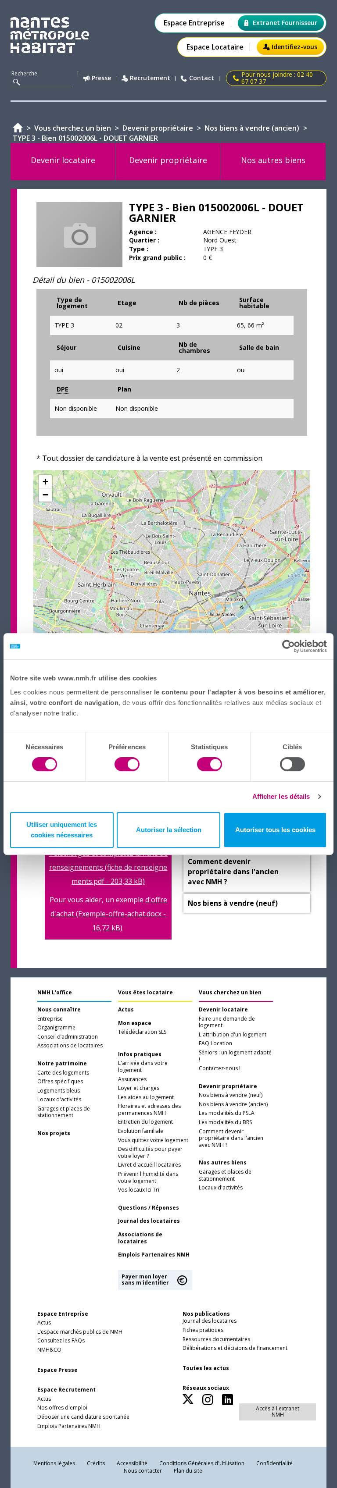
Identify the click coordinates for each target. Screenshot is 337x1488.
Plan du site (188, 1470)
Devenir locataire (223, 1009)
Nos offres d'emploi (62, 1407)
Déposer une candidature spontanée (83, 1416)
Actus (126, 1009)
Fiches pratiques (203, 1330)
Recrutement (150, 78)
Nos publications (206, 1313)
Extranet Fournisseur (285, 22)
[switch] (127, 764)
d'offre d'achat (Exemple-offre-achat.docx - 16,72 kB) (108, 914)
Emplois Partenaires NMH (154, 1254)
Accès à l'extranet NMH (277, 1411)
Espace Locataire (215, 47)
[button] (45, 481)
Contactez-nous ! (219, 1068)
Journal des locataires (149, 1221)
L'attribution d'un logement (232, 1034)
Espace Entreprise (194, 23)
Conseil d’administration (67, 1036)
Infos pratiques (139, 1054)
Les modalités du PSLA (227, 1113)
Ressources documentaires (216, 1339)
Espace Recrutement (66, 1389)
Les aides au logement (146, 1097)
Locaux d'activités (59, 1099)
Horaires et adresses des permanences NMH (149, 1110)
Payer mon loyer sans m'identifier (145, 1279)
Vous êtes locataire (145, 992)
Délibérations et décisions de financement (235, 1348)
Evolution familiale (140, 1131)
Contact (201, 78)
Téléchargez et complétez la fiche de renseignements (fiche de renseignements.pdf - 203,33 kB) (108, 867)
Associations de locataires (70, 1045)
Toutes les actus (206, 1368)
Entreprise (50, 1018)
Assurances (132, 1079)
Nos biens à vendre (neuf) (230, 1095)
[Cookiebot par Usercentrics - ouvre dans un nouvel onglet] (288, 646)
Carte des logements (63, 1072)
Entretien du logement (145, 1121)
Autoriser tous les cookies (275, 829)
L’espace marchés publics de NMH (79, 1331)
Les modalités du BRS (225, 1122)
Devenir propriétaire (228, 1086)
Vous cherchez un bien (230, 992)
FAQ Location (215, 1043)
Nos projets (53, 1133)
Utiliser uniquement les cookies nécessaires (61, 830)
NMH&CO (49, 1349)
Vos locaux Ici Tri (138, 1189)
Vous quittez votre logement (153, 1140)
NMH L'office (54, 992)
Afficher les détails (281, 796)
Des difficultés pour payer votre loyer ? (150, 1153)
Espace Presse (57, 1370)
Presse (101, 78)
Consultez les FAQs (61, 1340)
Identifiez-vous (294, 47)
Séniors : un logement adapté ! (235, 1056)
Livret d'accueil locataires (149, 1164)
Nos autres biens (223, 1162)
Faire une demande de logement (227, 1022)
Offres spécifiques (60, 1081)
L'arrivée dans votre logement (143, 1067)
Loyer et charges (138, 1088)
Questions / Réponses (148, 1207)
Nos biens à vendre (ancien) (233, 1104)
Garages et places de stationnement (63, 1112)
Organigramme (56, 1027)
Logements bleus (58, 1090)
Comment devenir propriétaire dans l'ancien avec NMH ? (231, 1138)
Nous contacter (143, 1470)
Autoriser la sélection (168, 829)
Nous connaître (59, 1009)
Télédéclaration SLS (142, 1032)
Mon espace (134, 1023)
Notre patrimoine (62, 1063)
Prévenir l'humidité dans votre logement (148, 1178)
